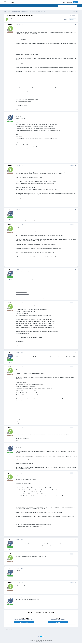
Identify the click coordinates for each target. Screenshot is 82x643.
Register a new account (24, 622)
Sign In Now (58, 622)
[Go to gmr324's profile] (7, 19)
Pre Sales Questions (18, 19)
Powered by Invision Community (41, 641)
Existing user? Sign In (67, 2)
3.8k (10, 123)
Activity (19, 5)
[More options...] (75, 24)
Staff (10, 8)
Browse (14, 5)
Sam (10, 114)
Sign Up (75, 2)
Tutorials (23, 5)
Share (66, 19)
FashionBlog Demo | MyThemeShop (22, 294)
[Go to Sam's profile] (10, 117)
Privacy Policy (38, 638)
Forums (6, 8)
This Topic (72, 5)
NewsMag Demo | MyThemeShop (22, 290)
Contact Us (44, 638)
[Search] (76, 6)
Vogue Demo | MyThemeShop (21, 292)
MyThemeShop (8, 5)
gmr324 (11, 18)
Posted (19, 24)
